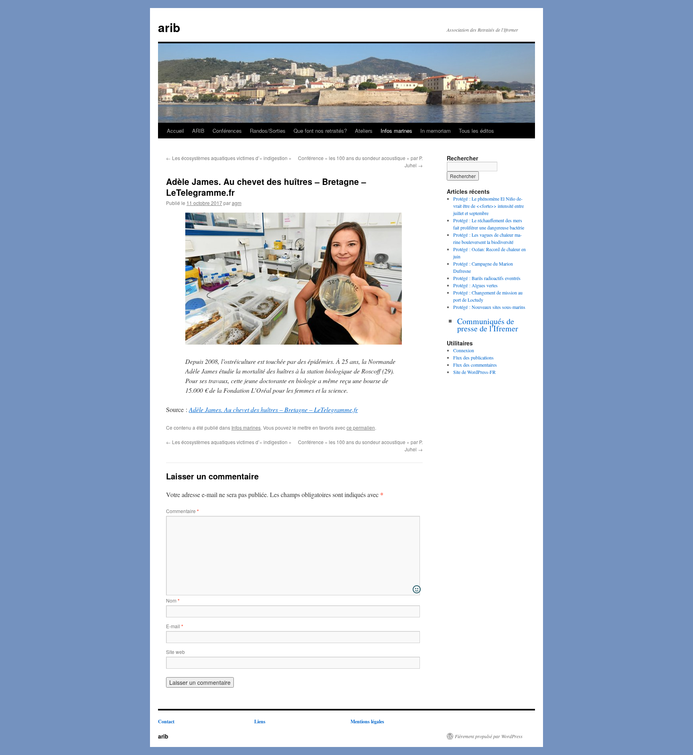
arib (169, 27)
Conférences (227, 130)
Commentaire (182, 510)
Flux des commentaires (475, 364)
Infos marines (396, 130)
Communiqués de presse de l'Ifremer (487, 325)
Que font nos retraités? (320, 130)
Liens (259, 721)
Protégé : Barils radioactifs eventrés (487, 278)
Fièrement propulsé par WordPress (489, 736)
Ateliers (364, 130)
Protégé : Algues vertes (475, 285)
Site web (175, 651)
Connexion (463, 350)
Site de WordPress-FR (474, 372)
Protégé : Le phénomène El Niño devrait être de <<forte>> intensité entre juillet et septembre (488, 205)
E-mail (174, 626)
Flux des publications (473, 357)
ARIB (198, 130)
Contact (166, 721)
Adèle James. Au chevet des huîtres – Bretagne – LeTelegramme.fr (273, 409)
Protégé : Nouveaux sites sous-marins (489, 307)
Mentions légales (367, 721)
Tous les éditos (476, 130)
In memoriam (435, 130)
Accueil (175, 130)
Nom (173, 600)
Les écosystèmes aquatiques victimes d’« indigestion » (229, 157)
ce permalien (360, 427)
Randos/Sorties (268, 130)
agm (236, 202)
